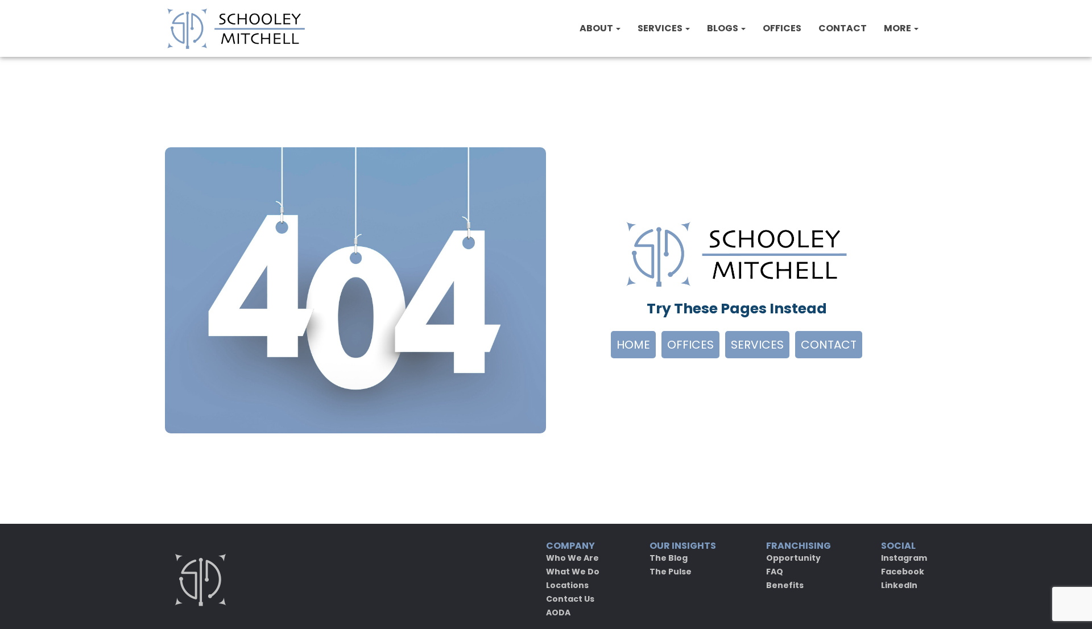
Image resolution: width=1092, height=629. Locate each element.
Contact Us (570, 599)
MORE (898, 28)
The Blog (669, 558)
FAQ (774, 571)
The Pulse (671, 571)
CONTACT (842, 28)
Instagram (904, 558)
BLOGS (723, 28)
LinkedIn (899, 585)
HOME (633, 345)
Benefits (785, 585)
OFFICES (782, 28)
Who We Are (572, 558)
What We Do (572, 571)
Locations (567, 585)
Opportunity (793, 558)
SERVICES (661, 28)
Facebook (902, 571)
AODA (558, 612)
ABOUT (597, 28)
